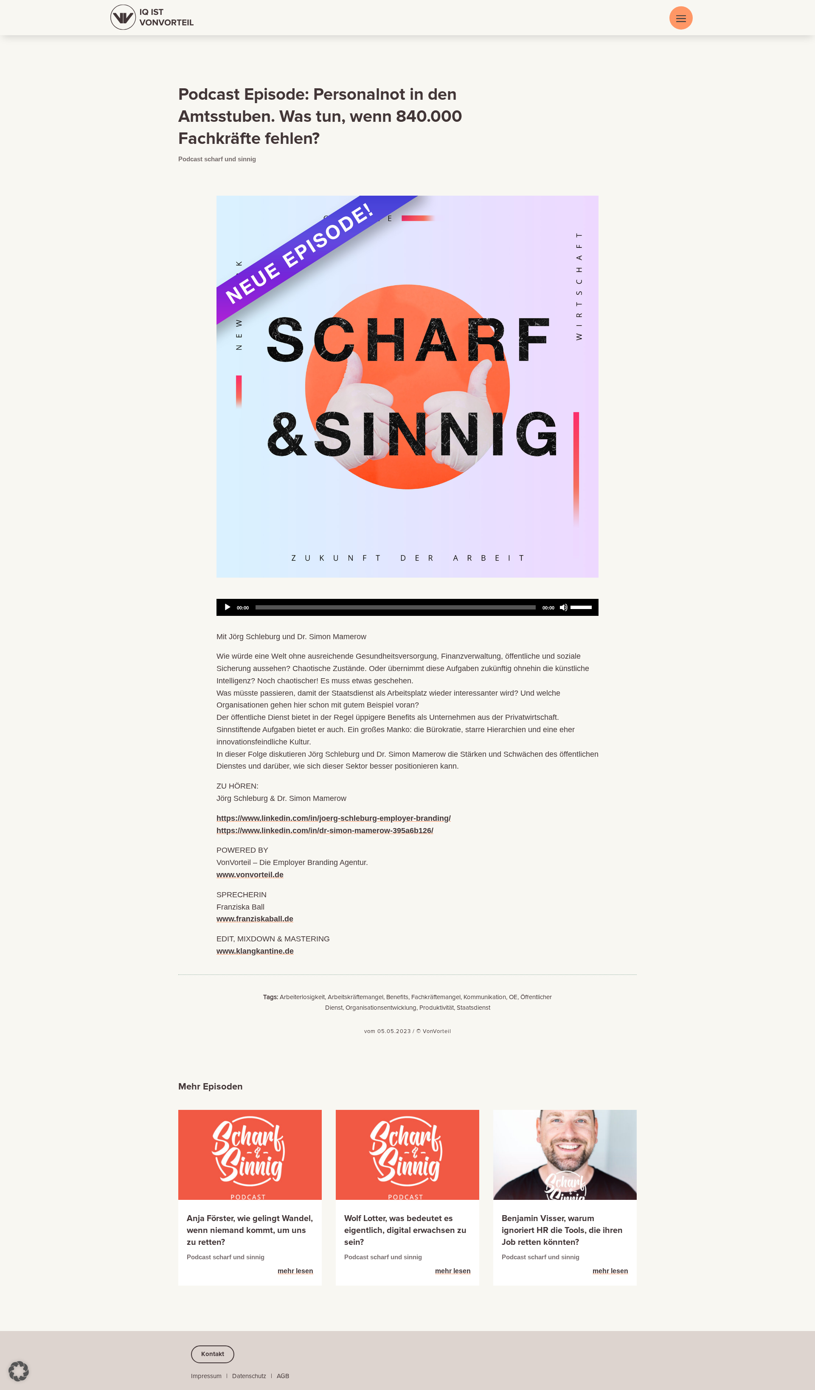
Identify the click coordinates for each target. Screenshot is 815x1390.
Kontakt (212, 1354)
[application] (407, 607)
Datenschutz (249, 1376)
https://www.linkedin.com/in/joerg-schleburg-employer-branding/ (333, 818)
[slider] (582, 606)
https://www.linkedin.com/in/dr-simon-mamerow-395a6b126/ (324, 830)
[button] (18, 1371)
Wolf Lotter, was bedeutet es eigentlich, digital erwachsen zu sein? (405, 1230)
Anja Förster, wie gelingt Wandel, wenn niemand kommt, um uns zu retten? (250, 1230)
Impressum (206, 1376)
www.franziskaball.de (254, 919)
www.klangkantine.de (255, 951)
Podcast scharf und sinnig (217, 159)
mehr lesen (295, 1271)
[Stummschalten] (563, 607)
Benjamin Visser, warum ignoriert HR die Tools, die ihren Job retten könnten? (562, 1230)
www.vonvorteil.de (250, 875)
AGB (283, 1376)
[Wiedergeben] (227, 607)
